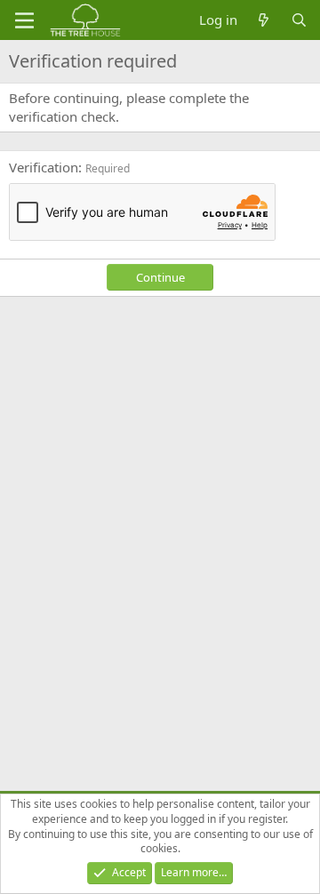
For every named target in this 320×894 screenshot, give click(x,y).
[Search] (299, 20)
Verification (43, 167)
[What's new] (263, 20)
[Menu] (24, 20)
